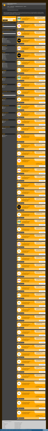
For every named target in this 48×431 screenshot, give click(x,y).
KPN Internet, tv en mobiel (27, 345)
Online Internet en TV (27, 144)
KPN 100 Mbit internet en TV (28, 301)
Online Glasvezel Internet (28, 257)
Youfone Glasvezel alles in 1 (29, 279)
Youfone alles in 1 (27, 176)
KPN (22, 98)
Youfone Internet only (28, 46)
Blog (3, 422)
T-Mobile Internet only (28, 24)
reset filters (10, 20)
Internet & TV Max (27, 367)
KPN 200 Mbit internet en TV (28, 316)
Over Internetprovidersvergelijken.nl (7, 421)
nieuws (25, 6)
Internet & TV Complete (27, 330)
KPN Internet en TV (26, 249)
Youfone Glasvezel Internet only (30, 83)
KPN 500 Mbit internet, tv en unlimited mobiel (30, 401)
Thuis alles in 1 (26, 205)
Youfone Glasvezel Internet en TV (30, 242)
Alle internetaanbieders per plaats (18, 422)
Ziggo (22, 127)
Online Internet (26, 61)
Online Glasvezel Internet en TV (29, 264)
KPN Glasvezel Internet (27, 98)
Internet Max (26, 308)
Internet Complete (27, 235)
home (8, 6)
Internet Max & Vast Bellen (28, 323)
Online (22, 61)
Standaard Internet (30, 17)
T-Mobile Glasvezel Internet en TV (30, 120)
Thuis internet (26, 39)
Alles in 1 (28, 105)
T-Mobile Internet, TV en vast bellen (30, 159)
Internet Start (26, 127)
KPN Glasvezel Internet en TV (28, 213)
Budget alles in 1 (24, 17)
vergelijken (12, 6)
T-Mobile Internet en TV (28, 112)
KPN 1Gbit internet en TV (27, 360)
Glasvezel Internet (30, 76)
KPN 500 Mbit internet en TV (28, 352)
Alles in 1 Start (26, 198)
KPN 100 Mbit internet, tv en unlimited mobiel (30, 382)
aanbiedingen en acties (19, 6)
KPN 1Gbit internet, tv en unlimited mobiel (30, 411)
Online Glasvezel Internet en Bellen (29, 286)
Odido (22, 39)
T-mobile (22, 24)
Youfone (22, 46)
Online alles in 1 (26, 183)
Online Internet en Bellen (28, 68)
